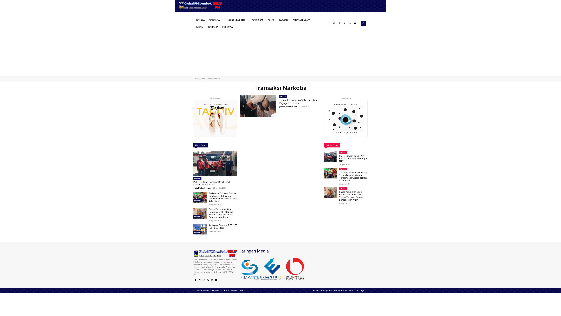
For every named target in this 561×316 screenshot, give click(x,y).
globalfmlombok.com (202, 188)
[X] (344, 23)
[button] (363, 23)
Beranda (196, 79)
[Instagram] (334, 23)
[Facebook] (328, 23)
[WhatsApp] (350, 23)
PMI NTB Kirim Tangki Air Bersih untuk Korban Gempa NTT (211, 183)
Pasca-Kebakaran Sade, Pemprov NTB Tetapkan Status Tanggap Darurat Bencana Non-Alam (221, 213)
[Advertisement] (280, 54)
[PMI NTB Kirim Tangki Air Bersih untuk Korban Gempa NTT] (215, 163)
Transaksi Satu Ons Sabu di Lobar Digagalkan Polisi (298, 101)
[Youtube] (355, 23)
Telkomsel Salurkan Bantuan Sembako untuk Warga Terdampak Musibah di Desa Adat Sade (223, 197)
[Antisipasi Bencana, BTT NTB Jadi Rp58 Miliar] (200, 229)
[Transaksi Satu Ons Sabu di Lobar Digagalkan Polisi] (258, 106)
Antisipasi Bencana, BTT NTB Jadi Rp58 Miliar (223, 226)
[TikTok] (339, 23)
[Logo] (201, 5)
